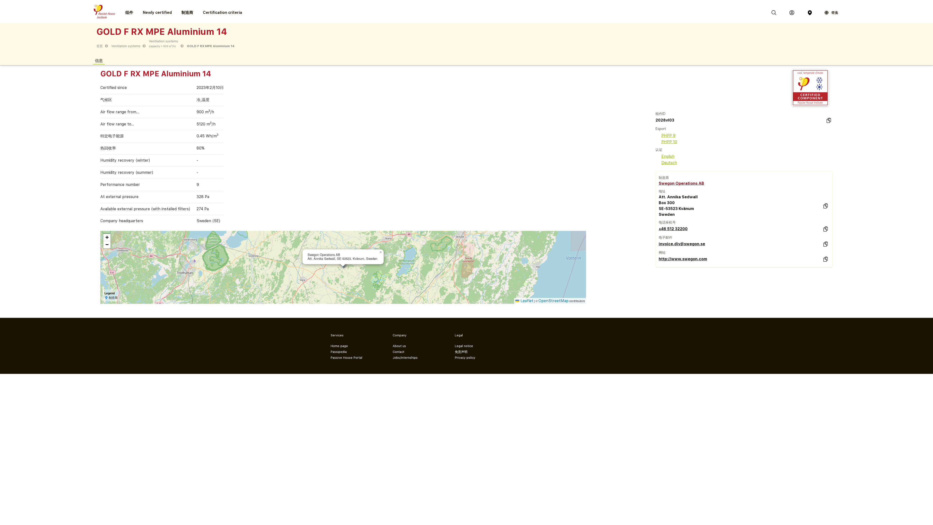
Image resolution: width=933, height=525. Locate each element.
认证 (659, 150)
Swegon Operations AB (681, 183)
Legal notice (464, 346)
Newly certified (157, 12)
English (667, 156)
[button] (381, 252)
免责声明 (461, 352)
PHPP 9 (668, 135)
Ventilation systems (125, 46)
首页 (99, 46)
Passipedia (339, 352)
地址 (662, 191)
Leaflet (526, 300)
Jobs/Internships (405, 357)
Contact (398, 352)
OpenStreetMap (553, 300)
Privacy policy (465, 357)
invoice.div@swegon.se (682, 244)
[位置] (810, 13)
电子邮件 (665, 237)
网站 (662, 252)
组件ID (660, 114)
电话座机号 (667, 222)
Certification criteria (222, 12)
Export (661, 129)
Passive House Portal (346, 357)
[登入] (792, 13)
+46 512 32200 (673, 229)
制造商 (187, 12)
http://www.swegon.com (683, 259)
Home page (339, 346)
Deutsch (669, 162)
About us (399, 346)
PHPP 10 (669, 142)
